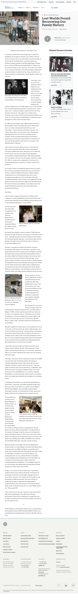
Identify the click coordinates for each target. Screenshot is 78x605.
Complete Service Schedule (45, 541)
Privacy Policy (38, 585)
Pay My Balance (60, 553)
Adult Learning (24, 541)
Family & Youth (24, 543)
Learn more (41, 572)
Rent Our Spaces (60, 535)
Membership (59, 543)
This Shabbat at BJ (43, 538)
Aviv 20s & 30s (24, 546)
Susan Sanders (65, 37)
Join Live (58, 562)
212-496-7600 (25, 567)
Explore (22, 532)
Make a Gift (59, 550)
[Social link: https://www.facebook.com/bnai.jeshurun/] (59, 585)
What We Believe (7, 535)
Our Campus (6, 543)
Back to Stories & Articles (51, 15)
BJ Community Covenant (9, 552)
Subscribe (68, 1)
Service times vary (65, 567)
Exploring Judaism (7, 549)
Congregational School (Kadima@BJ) (62, 547)
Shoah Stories (63, 29)
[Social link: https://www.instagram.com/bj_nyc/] (73, 585)
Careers (58, 541)
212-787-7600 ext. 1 (43, 570)
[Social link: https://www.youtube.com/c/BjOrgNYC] (66, 585)
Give (75, 1)
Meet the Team (7, 538)
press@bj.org (41, 575)
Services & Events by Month (28, 538)
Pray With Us (41, 532)
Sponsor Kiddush (60, 538)
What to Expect (7, 546)
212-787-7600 (25, 565)
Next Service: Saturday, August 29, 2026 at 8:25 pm (14, 1)
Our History (6, 541)
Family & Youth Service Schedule (46, 543)
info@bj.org (41, 565)
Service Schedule (60, 1)
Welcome (5, 532)
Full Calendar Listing (41, 1)
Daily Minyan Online (43, 535)
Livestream (51, 1)
